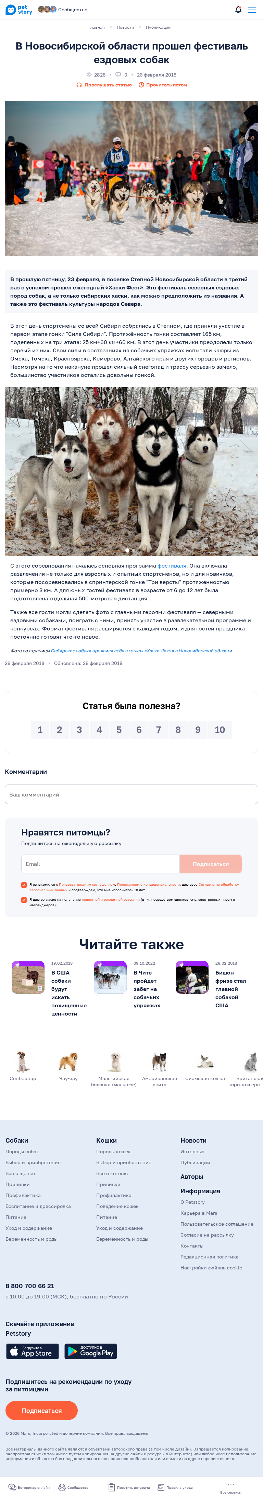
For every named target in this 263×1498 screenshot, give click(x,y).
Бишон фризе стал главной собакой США (230, 989)
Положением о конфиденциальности (148, 884)
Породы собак (22, 1151)
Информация (200, 1191)
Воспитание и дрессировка (38, 1206)
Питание (15, 1217)
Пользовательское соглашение (216, 1224)
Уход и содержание (28, 1228)
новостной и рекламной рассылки (111, 899)
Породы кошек (113, 1151)
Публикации (195, 1162)
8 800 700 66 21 (29, 1286)
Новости (193, 1140)
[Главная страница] (18, 14)
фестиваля (172, 565)
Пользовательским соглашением (87, 884)
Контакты (191, 1246)
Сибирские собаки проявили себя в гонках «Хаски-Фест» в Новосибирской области (141, 650)
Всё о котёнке (112, 1173)
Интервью (192, 1151)
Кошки (106, 1140)
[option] (131, 471)
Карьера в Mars (198, 1213)
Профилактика (23, 1195)
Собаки (16, 1140)
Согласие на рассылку (207, 1235)
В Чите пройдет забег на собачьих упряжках (147, 989)
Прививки (17, 1184)
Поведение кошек (117, 1206)
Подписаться (42, 1410)
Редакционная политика (209, 1256)
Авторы (191, 1176)
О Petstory (192, 1202)
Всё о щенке (20, 1173)
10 (220, 729)
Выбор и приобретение (33, 1162)
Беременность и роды (31, 1239)
